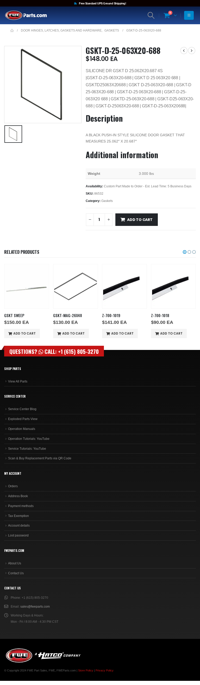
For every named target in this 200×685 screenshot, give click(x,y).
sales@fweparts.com (35, 606)
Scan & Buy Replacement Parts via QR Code (39, 458)
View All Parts (17, 381)
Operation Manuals (21, 429)
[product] (26, 286)
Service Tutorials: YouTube (27, 449)
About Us (14, 563)
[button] (184, 252)
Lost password (18, 535)
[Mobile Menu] (189, 15)
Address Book (18, 496)
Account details (19, 525)
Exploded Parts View (23, 419)
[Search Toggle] (151, 15)
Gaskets (107, 201)
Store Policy (85, 670)
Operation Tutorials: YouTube (28, 439)
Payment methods (21, 506)
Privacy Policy (105, 670)
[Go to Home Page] (12, 30)
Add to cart (140, 219)
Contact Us (16, 573)
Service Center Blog (22, 409)
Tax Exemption (18, 516)
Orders (13, 486)
